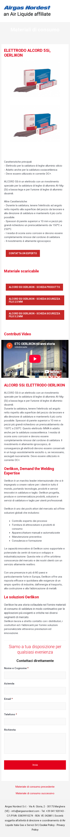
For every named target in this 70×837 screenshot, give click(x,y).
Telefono (10, 714)
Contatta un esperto (23, 253)
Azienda (9, 683)
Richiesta (10, 729)
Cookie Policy (47, 825)
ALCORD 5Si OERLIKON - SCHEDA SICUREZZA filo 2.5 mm (34, 300)
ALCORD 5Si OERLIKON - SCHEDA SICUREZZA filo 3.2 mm (34, 315)
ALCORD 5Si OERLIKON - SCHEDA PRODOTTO (34, 287)
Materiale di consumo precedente (35, 787)
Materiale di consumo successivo (35, 793)
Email (8, 698)
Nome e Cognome (16, 668)
